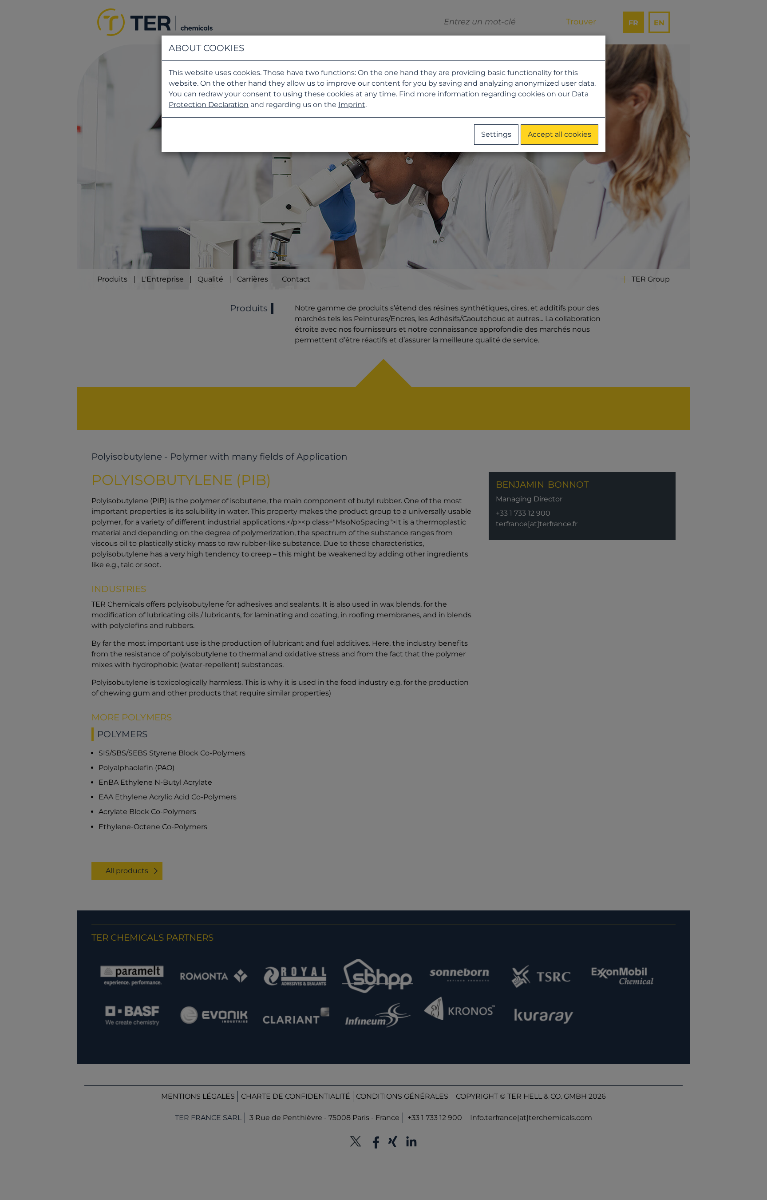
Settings (496, 134)
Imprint (351, 104)
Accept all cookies (559, 134)
